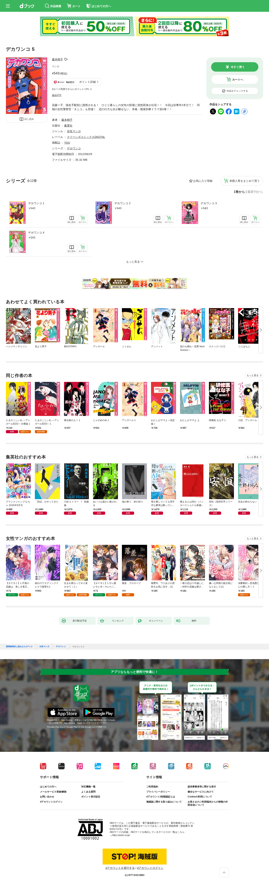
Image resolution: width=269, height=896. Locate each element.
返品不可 (56, 95)
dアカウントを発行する (120, 867)
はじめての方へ (48, 786)
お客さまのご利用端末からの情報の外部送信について (208, 803)
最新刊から (255, 191)
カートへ (237, 79)
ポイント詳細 (87, 81)
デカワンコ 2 (122, 203)
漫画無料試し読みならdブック (19, 647)
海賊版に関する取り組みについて (164, 801)
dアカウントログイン (51, 801)
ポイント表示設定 (90, 796)
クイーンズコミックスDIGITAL (86, 137)
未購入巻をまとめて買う (244, 180)
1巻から (239, 191)
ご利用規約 (152, 786)
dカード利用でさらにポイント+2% (70, 89)
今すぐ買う (238, 66)
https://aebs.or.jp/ (121, 835)
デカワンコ (74, 148)
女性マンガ (74, 131)
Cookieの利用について (200, 796)
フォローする (66, 59)
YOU (67, 142)
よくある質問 (88, 791)
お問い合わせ (47, 796)
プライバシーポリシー (158, 791)
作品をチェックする (237, 91)
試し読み (29, 119)
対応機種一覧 (88, 786)
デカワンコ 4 (36, 232)
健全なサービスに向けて (201, 791)
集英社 (68, 125)
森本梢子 (57, 59)
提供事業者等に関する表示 (202, 786)
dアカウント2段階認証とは (160, 796)
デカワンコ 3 (209, 203)
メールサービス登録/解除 (53, 791)
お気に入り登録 (202, 180)
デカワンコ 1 (36, 203)
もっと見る (253, 375)
